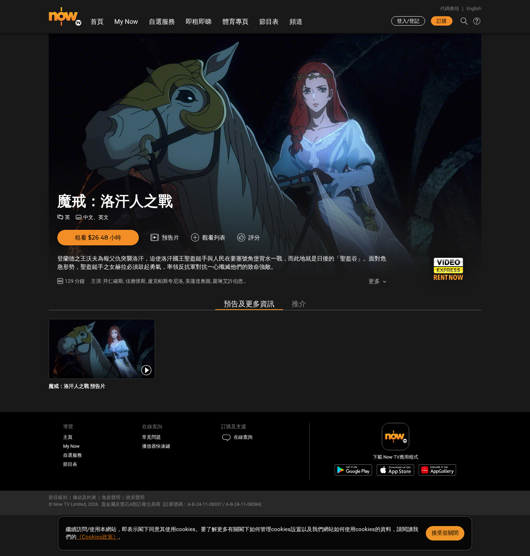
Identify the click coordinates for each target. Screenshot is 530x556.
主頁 (67, 437)
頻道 (296, 21)
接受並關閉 (445, 533)
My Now (126, 21)
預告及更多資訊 (249, 303)
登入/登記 (408, 21)
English (474, 8)
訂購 (442, 21)
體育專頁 (235, 21)
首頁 (96, 21)
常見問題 (151, 437)
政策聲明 (135, 497)
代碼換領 (449, 8)
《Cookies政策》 (97, 537)
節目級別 (58, 497)
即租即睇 (199, 21)
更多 (374, 281)
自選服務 (162, 21)
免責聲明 (111, 497)
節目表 (269, 21)
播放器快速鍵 (156, 446)
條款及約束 (84, 497)
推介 (299, 303)
